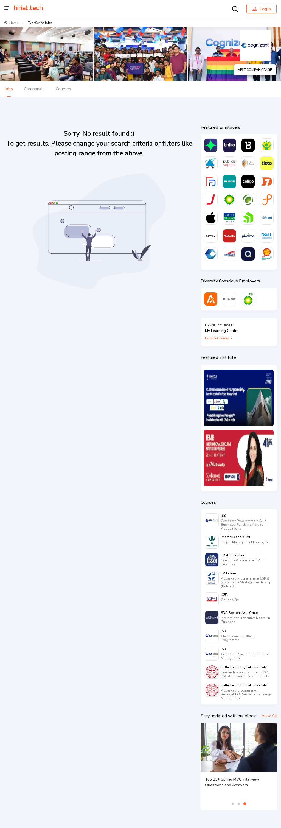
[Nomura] (229, 236)
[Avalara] (211, 299)
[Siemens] (229, 181)
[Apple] (211, 218)
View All (269, 715)
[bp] (229, 199)
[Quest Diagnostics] (248, 199)
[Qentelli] (248, 254)
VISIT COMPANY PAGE (255, 70)
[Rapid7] (267, 181)
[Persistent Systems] (267, 199)
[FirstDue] (211, 181)
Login (265, 9)
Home (13, 23)
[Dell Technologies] (267, 236)
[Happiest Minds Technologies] (267, 145)
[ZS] (248, 163)
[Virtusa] (211, 145)
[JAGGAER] (211, 199)
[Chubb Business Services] (229, 299)
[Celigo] (248, 181)
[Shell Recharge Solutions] (267, 254)
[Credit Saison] (229, 218)
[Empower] (229, 254)
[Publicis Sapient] (229, 163)
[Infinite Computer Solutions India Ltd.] (211, 163)
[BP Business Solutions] (248, 299)
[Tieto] (267, 163)
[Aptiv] (211, 236)
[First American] (267, 218)
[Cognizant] (211, 254)
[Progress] (248, 218)
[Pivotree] (248, 236)
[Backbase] (248, 145)
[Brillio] (229, 145)
